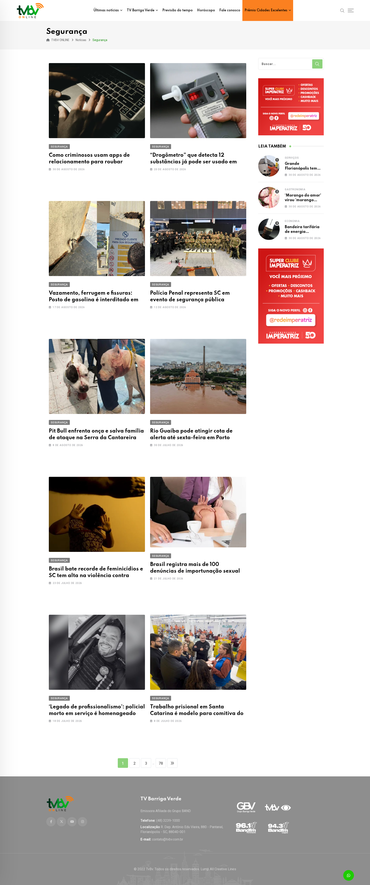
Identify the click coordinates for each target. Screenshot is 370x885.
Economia (292, 221)
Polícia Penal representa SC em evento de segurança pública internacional (190, 300)
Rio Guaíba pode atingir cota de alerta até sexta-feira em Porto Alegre (191, 437)
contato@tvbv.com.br (167, 839)
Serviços (292, 157)
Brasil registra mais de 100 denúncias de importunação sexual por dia (195, 571)
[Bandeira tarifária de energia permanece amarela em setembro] (269, 229)
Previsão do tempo (177, 10)
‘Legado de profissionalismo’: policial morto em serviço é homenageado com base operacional (97, 713)
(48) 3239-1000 (168, 821)
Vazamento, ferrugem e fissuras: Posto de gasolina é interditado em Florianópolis (93, 300)
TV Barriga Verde (140, 10)
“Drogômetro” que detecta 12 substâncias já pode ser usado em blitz (193, 162)
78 (161, 763)
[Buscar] (342, 10)
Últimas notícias (106, 10)
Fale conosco (229, 10)
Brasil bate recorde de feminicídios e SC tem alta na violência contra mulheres (96, 575)
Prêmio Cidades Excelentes (266, 10)
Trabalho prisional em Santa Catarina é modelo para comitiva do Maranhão (196, 713)
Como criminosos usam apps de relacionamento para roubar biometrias (89, 162)
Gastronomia (295, 189)
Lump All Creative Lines (218, 869)
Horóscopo (206, 10)
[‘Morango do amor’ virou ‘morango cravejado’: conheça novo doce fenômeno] (269, 197)
